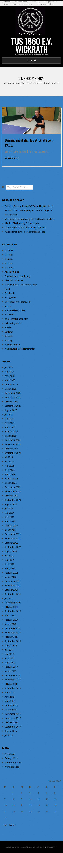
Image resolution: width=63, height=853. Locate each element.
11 (38, 799)
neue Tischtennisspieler (16, 318)
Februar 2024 (11, 478)
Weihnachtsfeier (12, 344)
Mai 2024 (9, 465)
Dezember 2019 (12, 628)
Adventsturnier (12, 271)
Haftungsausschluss (46, 4)
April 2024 (9, 470)
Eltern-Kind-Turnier (14, 280)
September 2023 (13, 499)
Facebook (9, 293)
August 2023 (11, 504)
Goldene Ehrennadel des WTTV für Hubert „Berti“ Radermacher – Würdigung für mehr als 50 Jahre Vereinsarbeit (29, 210)
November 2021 (13, 585)
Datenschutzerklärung (22, 4)
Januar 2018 (10, 709)
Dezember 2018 (12, 675)
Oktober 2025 (11, 401)
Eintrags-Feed (11, 758)
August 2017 (11, 731)
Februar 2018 (11, 705)
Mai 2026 (9, 371)
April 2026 (9, 375)
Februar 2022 (11, 572)
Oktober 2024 (11, 448)
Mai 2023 (9, 512)
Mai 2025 (9, 418)
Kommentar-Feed (13, 762)
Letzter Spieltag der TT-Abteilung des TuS (25, 227)
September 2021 (13, 594)
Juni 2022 (9, 555)
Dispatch (36, 847)
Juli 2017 (9, 735)
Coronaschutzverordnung (17, 276)
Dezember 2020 (12, 602)
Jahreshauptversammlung (17, 301)
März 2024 (10, 474)
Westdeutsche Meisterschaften (20, 348)
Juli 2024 (9, 457)
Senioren (9, 331)
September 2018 (13, 688)
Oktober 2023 (11, 495)
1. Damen (9, 250)
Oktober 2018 (11, 683)
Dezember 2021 (12, 581)
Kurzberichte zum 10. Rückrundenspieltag (25, 231)
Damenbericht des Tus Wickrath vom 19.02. (29, 142)
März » (12, 825)
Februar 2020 (11, 619)
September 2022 (13, 547)
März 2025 (10, 427)
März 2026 (10, 380)
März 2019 (10, 662)
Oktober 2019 (11, 636)
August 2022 (11, 551)
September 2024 (13, 452)
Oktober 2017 (11, 722)
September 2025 (13, 405)
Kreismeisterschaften (15, 310)
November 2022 (13, 538)
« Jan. (4, 825)
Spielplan (9, 336)
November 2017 (13, 718)
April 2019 (9, 658)
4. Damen (9, 267)
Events (8, 288)
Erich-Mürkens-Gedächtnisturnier (21, 284)
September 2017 (13, 726)
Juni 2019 (9, 649)
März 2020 (10, 615)
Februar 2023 (11, 525)
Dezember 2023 (12, 487)
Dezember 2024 (12, 440)
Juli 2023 (9, 508)
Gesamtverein (21, 1)
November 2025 (13, 397)
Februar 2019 (11, 666)
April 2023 (9, 517)
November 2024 (13, 444)
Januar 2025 (10, 435)
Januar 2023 (10, 529)
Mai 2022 (9, 559)
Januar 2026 (10, 388)
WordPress (53, 847)
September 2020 (13, 611)
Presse (35, 1)
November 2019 (13, 632)
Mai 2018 (9, 692)
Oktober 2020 (11, 606)
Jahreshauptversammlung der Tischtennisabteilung (29, 218)
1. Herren (9, 254)
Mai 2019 (9, 654)
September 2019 (13, 641)
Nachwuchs (10, 314)
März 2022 (10, 568)
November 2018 (13, 679)
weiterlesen (12, 158)
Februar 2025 (11, 431)
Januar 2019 (10, 671)
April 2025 (9, 422)
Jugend (8, 306)
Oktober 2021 (11, 589)
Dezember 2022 (12, 534)
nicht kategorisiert (13, 323)
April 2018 (9, 696)
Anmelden (10, 753)
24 (30, 811)
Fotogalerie (49, 1)
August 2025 (11, 410)
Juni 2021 (9, 598)
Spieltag (36, 152)
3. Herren (9, 263)
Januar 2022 (10, 576)
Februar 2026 (11, 384)
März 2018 (10, 701)
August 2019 (11, 645)
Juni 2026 (9, 367)
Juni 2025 (9, 414)
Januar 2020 (10, 624)
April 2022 (9, 564)
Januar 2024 (10, 482)
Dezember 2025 (12, 393)
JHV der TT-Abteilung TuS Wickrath (22, 223)
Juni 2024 (9, 461)
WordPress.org (12, 766)
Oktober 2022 (11, 542)
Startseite (6, 1)
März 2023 (10, 521)
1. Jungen (9, 258)
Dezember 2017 (12, 713)
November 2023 (13, 491)
